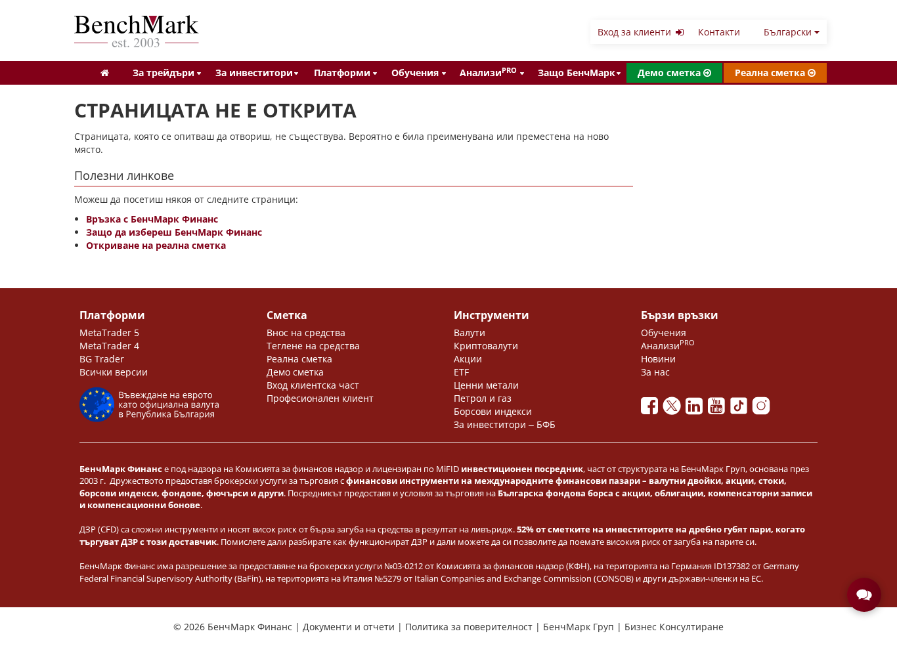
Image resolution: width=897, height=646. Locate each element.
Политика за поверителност (470, 626)
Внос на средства (306, 332)
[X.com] (674, 409)
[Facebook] (652, 409)
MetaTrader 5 (109, 332)
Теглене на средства (313, 345)
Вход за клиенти (636, 32)
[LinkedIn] (697, 409)
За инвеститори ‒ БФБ (505, 424)
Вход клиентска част (313, 385)
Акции (468, 359)
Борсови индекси (493, 411)
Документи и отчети (350, 626)
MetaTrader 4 (109, 345)
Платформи (342, 72)
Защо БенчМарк (576, 72)
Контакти (719, 32)
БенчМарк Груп (580, 626)
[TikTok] (741, 409)
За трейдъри (163, 72)
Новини (658, 359)
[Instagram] (762, 409)
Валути (469, 332)
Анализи (488, 72)
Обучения (415, 72)
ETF (461, 372)
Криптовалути (486, 345)
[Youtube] (719, 409)
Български (789, 32)
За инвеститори (254, 72)
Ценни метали (486, 385)
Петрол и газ (483, 398)
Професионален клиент (320, 398)
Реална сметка (771, 72)
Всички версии (113, 372)
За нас (655, 372)
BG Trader (101, 359)
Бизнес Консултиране (674, 626)
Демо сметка (670, 72)
